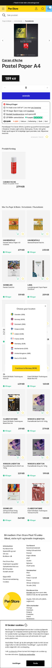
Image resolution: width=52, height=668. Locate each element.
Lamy (28, 575)
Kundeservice (8, 549)
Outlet (28, 561)
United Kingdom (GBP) (23, 353)
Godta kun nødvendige (27, 654)
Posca (28, 580)
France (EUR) (19, 339)
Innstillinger (16, 663)
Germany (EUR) (20, 344)
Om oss (5, 554)
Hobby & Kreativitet (33, 550)
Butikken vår (7, 556)
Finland (29, 612)
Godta (35, 663)
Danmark (29, 610)
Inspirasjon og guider (10, 564)
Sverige (29, 608)
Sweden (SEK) (20, 314)
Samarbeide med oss (10, 566)
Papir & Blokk (6, 21)
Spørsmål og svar (9, 551)
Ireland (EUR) (19, 334)
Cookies (6, 582)
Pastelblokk (29, 21)
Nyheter (29, 563)
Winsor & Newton (32, 583)
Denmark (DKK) (20, 324)
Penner (29, 553)
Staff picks (30, 566)
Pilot (28, 573)
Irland (28, 616)
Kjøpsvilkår (7, 577)
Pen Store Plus (8, 561)
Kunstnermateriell (33, 548)
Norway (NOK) (20, 319)
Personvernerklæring (10, 579)
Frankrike (29, 614)
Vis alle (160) (31, 585)
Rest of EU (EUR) (20, 358)
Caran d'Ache (12, 60)
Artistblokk (18, 21)
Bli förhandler (8, 569)
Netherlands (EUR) (21, 348)
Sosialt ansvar (8, 572)
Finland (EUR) (19, 329)
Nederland (30, 619)
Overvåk (26, 96)
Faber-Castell (31, 578)
